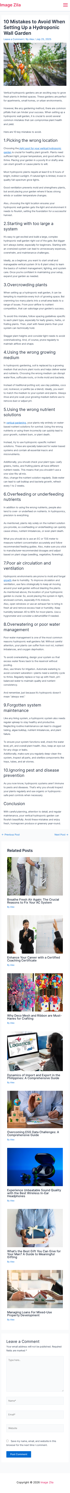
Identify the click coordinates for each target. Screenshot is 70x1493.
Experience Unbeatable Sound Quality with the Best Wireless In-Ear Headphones (34, 1193)
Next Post (61, 834)
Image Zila (10, 4)
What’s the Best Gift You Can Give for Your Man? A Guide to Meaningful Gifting (34, 1254)
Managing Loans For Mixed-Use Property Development (29, 1313)
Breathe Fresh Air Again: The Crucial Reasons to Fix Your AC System (33, 901)
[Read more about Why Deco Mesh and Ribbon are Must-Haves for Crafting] (35, 992)
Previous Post (11, 834)
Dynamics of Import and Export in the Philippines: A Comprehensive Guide (33, 1076)
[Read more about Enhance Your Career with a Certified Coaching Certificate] (35, 934)
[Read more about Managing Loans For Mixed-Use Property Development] (35, 1288)
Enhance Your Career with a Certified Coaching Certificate (33, 959)
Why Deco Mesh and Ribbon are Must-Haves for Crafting (34, 1017)
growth (8, 580)
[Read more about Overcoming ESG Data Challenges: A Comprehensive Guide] (35, 1109)
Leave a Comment (14, 39)
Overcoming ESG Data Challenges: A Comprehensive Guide (33, 1133)
